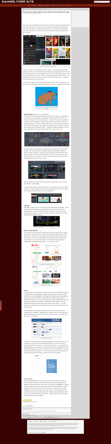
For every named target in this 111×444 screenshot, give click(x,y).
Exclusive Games (40, 5)
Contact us (45, 421)
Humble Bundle (28, 114)
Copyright (41, 421)
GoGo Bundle (34, 230)
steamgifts (59, 384)
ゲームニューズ (63, 5)
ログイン (31, 415)
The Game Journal (29, 13)
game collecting (27, 405)
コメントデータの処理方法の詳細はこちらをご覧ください (51, 417)
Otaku (25, 230)
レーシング (57, 5)
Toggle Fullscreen (0, 305)
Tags (48, 421)
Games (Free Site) (18, 2)
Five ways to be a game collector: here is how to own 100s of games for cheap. (46, 12)
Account (68, 5)
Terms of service (35, 421)
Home (29, 5)
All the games (33, 5)
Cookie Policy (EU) (53, 421)
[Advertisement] (46, 18)
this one (28, 347)
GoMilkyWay (44, 432)
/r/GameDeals (38, 296)
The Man (35, 13)
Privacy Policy (30, 421)
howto (32, 405)
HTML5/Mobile (47, 5)
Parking (52, 5)
